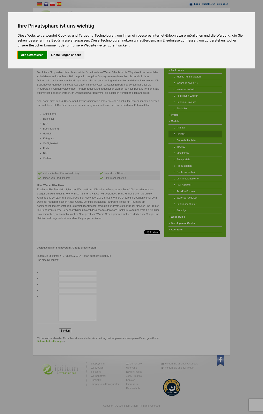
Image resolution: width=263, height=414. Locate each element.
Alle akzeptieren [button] (32, 55)
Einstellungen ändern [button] (66, 55)
